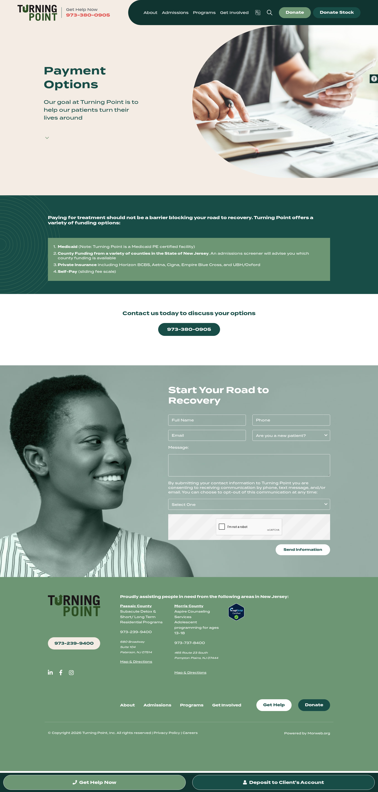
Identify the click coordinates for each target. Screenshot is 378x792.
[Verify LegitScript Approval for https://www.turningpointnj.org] (236, 612)
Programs (191, 705)
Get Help (274, 705)
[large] (50, 672)
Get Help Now (97, 782)
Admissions (157, 705)
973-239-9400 (74, 643)
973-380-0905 (88, 15)
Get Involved (226, 705)
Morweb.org (319, 733)
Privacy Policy (167, 733)
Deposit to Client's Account (286, 782)
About (127, 705)
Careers (190, 733)
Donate (295, 12)
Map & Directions (136, 662)
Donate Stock (337, 12)
